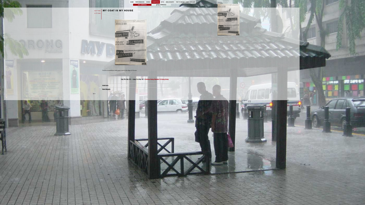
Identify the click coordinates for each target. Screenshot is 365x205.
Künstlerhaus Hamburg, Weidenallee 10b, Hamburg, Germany (157, 79)
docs (162, 2)
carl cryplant (190, 2)
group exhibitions (161, 4)
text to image (180, 2)
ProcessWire (190, 103)
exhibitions (155, 2)
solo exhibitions (142, 4)
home (131, 2)
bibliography (170, 2)
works (148, 2)
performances (139, 2)
